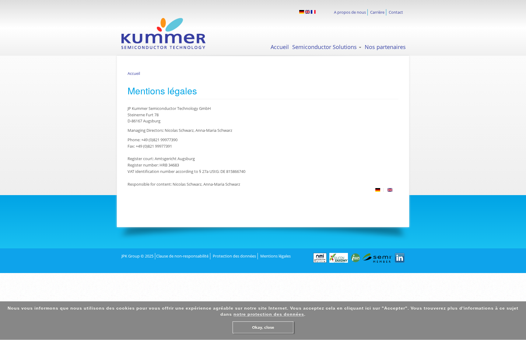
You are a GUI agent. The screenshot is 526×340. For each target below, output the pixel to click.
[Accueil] (168, 33)
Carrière (377, 12)
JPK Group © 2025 (137, 256)
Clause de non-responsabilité (182, 256)
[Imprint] (307, 12)
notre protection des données (268, 314)
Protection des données (234, 256)
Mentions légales (275, 256)
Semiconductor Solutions (325, 47)
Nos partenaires (385, 47)
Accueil (280, 47)
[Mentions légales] (313, 12)
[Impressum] (301, 12)
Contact (396, 12)
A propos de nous (350, 12)
